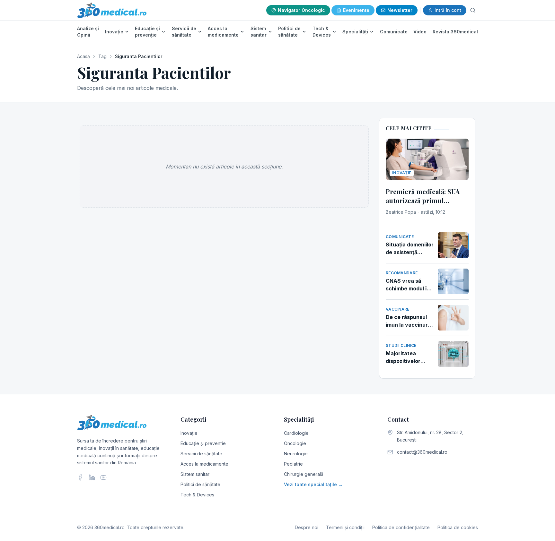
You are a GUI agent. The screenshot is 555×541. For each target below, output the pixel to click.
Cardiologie (296, 433)
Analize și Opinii (88, 32)
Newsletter (399, 10)
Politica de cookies (457, 527)
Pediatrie (293, 464)
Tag (102, 56)
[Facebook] (80, 477)
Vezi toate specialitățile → (313, 484)
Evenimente (356, 10)
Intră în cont (448, 10)
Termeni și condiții (345, 527)
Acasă (83, 56)
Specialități (355, 31)
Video (420, 31)
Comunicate (394, 31)
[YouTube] (103, 477)
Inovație (114, 31)
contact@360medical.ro (422, 452)
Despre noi (306, 527)
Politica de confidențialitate (401, 527)
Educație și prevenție (147, 32)
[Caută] (473, 10)
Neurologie (296, 453)
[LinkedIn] (92, 477)
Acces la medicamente (223, 32)
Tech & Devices (322, 32)
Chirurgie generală (303, 474)
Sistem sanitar (259, 32)
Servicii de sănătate (184, 32)
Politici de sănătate (289, 32)
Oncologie (295, 443)
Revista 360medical (455, 31)
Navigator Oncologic (301, 10)
